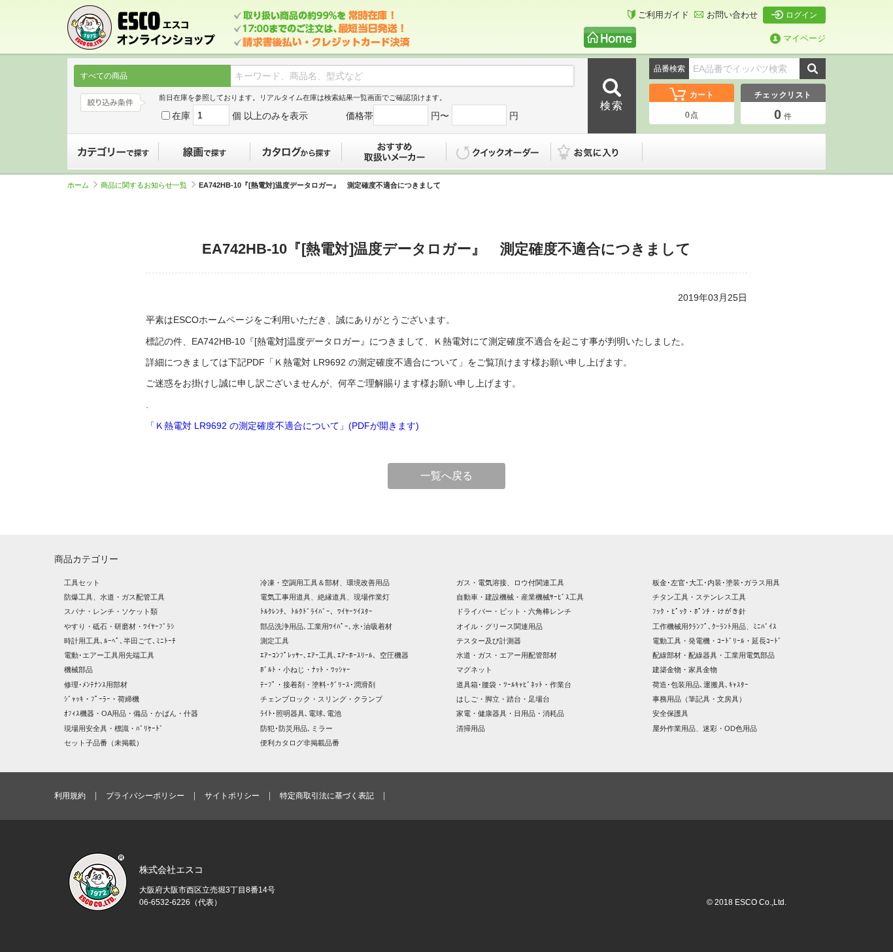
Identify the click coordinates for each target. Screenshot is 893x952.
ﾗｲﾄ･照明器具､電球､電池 (300, 713)
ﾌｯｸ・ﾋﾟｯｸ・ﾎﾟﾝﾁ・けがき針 (699, 611)
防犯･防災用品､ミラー (296, 728)
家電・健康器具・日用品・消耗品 (510, 713)
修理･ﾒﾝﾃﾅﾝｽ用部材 (95, 684)
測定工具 (274, 641)
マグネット (474, 669)
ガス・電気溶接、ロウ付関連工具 (510, 582)
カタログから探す (296, 151)
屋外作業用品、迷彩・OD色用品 (704, 728)
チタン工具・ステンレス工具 (699, 597)
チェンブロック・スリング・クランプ (321, 699)
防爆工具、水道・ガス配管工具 (114, 597)
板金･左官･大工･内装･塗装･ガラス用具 (716, 582)
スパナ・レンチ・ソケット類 (111, 611)
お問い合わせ (732, 15)
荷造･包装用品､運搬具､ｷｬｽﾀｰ (700, 684)
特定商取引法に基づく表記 (327, 795)
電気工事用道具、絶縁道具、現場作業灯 (325, 597)
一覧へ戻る (446, 475)
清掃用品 (470, 728)
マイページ (804, 38)
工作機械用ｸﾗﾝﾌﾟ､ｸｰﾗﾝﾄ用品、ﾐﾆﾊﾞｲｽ (714, 626)
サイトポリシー (232, 795)
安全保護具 (670, 713)
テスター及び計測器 (488, 641)
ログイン (801, 15)
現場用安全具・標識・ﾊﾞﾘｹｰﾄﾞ (113, 728)
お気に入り (603, 151)
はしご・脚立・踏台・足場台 (503, 699)
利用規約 (70, 795)
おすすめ (394, 151)
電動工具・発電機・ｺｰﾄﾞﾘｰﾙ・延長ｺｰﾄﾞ (717, 641)
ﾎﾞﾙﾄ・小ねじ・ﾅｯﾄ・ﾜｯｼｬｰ (305, 669)
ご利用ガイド (663, 15)
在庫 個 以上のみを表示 (240, 115)
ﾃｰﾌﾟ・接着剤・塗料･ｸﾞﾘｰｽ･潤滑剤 (317, 684)
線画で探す (204, 151)
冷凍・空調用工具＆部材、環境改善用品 (325, 582)
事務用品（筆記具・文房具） (699, 699)
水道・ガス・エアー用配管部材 (506, 655)
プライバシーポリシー (145, 795)
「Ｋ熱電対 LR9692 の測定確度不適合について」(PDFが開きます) (282, 425)
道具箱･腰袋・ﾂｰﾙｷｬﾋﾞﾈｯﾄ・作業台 (513, 684)
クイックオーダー (498, 151)
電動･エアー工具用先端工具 (109, 655)
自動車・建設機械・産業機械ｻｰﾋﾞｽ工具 (520, 597)
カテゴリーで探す (113, 151)
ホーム (78, 185)
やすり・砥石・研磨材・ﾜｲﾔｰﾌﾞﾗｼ (119, 626)
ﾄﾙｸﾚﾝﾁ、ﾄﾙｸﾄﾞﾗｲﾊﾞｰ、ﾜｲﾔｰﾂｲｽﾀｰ (316, 611)
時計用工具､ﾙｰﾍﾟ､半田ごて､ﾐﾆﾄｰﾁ (120, 641)
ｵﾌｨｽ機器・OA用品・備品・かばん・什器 (131, 713)
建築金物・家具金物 (684, 669)
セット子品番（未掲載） (103, 743)
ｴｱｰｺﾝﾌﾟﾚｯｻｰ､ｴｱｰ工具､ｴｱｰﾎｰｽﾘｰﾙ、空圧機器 (334, 655)
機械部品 (78, 669)
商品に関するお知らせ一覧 (144, 185)
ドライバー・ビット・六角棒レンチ (513, 611)
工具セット (82, 582)
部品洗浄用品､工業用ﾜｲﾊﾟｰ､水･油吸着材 (326, 626)
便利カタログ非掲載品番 (299, 743)
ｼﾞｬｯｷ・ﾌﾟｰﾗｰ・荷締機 (101, 699)
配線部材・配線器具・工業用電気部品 (713, 655)
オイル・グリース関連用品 (499, 626)
